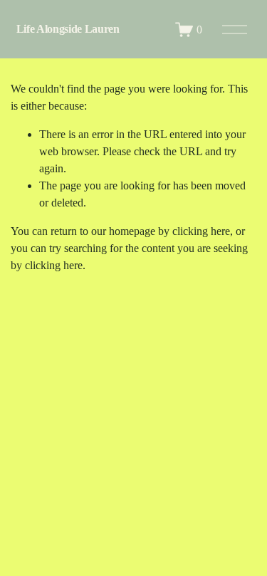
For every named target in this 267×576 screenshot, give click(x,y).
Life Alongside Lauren (68, 29)
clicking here (201, 231)
